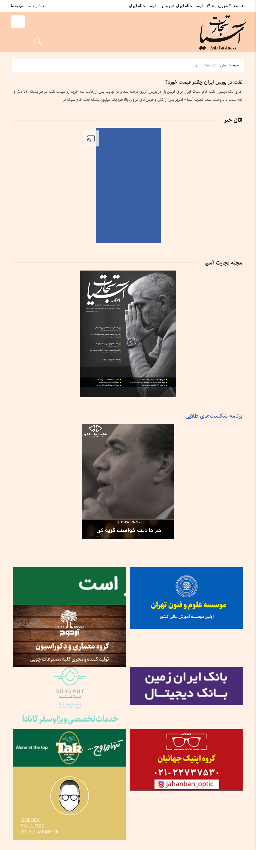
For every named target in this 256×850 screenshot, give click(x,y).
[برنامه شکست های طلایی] (128, 538)
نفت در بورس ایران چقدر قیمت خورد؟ (203, 82)
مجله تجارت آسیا (223, 263)
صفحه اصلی (229, 65)
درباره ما (17, 6)
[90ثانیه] (128, 242)
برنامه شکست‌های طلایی (213, 416)
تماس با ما (36, 6)
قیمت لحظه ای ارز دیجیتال (182, 6)
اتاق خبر (233, 120)
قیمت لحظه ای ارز (142, 6)
